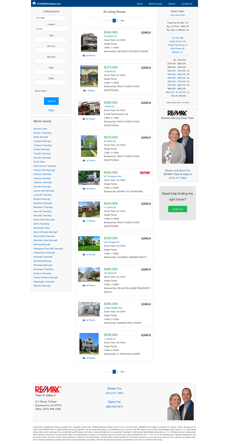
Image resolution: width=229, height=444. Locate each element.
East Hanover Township (45, 165)
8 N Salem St (110, 36)
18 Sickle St (109, 71)
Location (51, 24)
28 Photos (90, 285)
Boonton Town (40, 128)
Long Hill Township (43, 194)
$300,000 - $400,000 (177, 70)
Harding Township (42, 178)
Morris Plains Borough (44, 219)
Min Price (51, 46)
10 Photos (90, 160)
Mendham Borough (43, 203)
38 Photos (90, 320)
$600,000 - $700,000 (177, 81)
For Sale (175, 37)
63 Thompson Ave (112, 176)
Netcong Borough (42, 244)
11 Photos (90, 220)
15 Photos (90, 254)
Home (140, 3)
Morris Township (41, 223)
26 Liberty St (110, 272)
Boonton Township (42, 132)
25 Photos (90, 188)
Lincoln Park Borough (44, 190)
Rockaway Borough (43, 264)
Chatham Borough (42, 141)
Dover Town (39, 161)
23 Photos (90, 55)
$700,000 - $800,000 (177, 84)
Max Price (51, 56)
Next (122, 20)
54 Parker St (110, 141)
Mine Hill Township (42, 211)
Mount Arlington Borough (45, 231)
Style (51, 35)
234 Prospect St (111, 242)
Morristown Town (42, 227)
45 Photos (90, 118)
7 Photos (90, 90)
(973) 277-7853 (177, 178)
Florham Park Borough (44, 170)
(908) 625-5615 (114, 406)
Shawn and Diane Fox (177, 170)
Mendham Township (43, 207)
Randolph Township (43, 256)
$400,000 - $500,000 (177, 74)
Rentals (175, 52)
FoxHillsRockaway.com (49, 3)
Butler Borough (41, 136)
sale (135, 439)
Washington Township (44, 281)
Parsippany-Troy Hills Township (48, 248)
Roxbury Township (42, 273)
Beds (51, 67)
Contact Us (187, 3)
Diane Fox (114, 402)
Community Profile (177, 15)
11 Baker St (109, 338)
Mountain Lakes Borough (45, 240)
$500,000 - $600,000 (177, 77)
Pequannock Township (44, 252)
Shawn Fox (114, 388)
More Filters (41, 90)
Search (172, 3)
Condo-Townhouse (176, 44)
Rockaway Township (43, 269)
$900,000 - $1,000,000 (176, 92)
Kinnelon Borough (42, 186)
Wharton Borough (42, 285)
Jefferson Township (43, 182)
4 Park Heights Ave (113, 307)
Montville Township (43, 215)
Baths (51, 78)
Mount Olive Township (44, 236)
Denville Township (42, 157)
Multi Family (176, 48)
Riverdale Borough (42, 260)
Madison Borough (42, 198)
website (40, 427)
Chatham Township (43, 145)
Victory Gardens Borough (46, 277)
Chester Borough (42, 149)
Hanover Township (42, 174)
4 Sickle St (109, 106)
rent (142, 439)
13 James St (110, 207)
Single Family (175, 41)
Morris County (155, 3)
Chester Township (42, 153)
